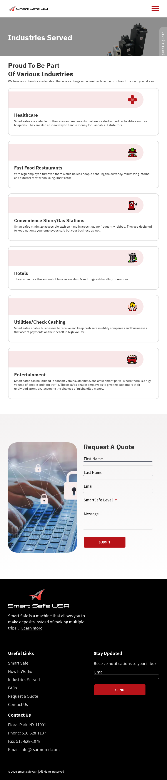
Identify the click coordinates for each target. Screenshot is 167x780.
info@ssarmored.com (40, 749)
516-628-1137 (34, 733)
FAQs (12, 687)
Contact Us (18, 704)
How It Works (20, 671)
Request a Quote (23, 696)
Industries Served (24, 679)
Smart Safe (18, 663)
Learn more (31, 628)
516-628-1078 (28, 741)
